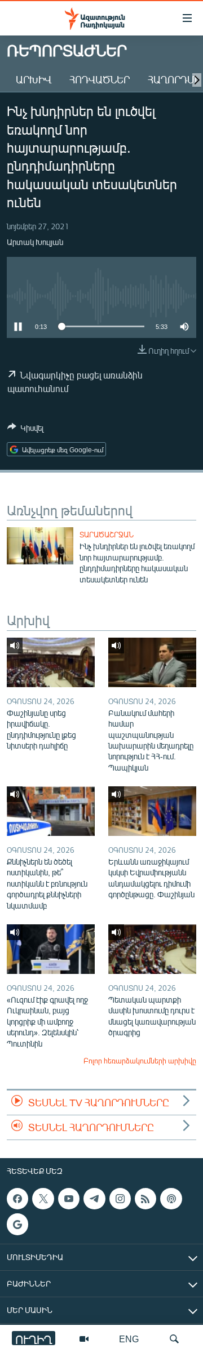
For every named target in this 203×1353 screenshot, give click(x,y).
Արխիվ (33, 79)
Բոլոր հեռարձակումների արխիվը (139, 1060)
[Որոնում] (174, 1339)
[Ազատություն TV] (84, 1339)
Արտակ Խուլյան (35, 242)
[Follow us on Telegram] (94, 1198)
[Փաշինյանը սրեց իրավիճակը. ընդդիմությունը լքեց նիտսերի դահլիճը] (51, 662)
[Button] (25, 430)
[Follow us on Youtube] (69, 1198)
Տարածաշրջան (107, 534)
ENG (129, 1338)
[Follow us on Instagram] (120, 1198)
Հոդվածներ (99, 79)
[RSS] (145, 1198)
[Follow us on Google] (17, 1224)
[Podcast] (171, 1198)
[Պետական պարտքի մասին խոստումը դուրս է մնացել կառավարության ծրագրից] (152, 949)
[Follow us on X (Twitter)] (43, 1198)
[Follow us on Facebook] (17, 1198)
